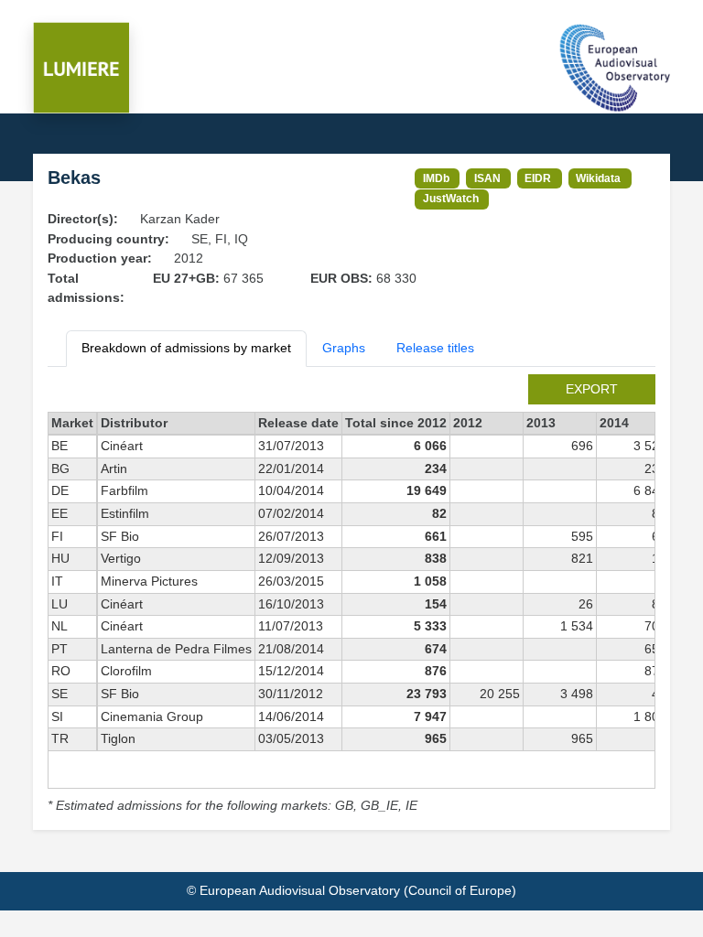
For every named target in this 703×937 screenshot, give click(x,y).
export (592, 389)
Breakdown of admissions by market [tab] (186, 347)
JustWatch (451, 198)
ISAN (487, 178)
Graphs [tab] (343, 347)
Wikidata (598, 178)
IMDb (436, 178)
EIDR (538, 178)
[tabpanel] (351, 595)
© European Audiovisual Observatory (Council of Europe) (351, 890)
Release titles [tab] (435, 347)
